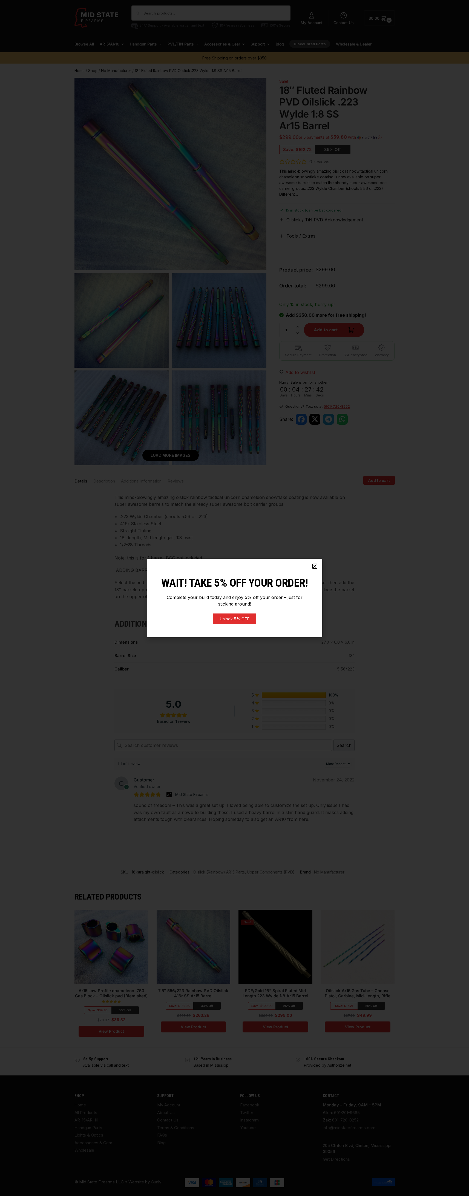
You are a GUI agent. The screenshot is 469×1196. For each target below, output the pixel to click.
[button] (315, 566)
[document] (234, 598)
